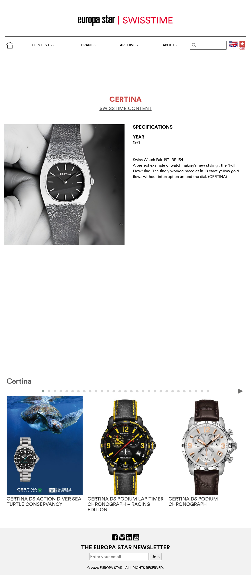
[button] (43, 391)
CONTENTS (42, 45)
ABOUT (169, 45)
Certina (19, 381)
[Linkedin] (129, 536)
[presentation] (10, 391)
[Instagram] (122, 536)
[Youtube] (136, 536)
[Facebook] (115, 536)
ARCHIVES (129, 45)
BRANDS (88, 45)
